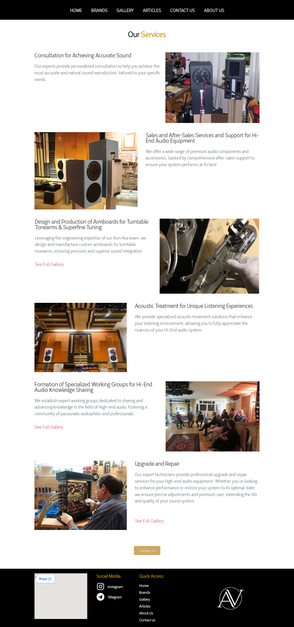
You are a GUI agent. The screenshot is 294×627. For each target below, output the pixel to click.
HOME (76, 9)
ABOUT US (214, 9)
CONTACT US (182, 9)
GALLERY (125, 9)
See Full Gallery (50, 263)
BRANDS (99, 9)
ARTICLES (152, 9)
